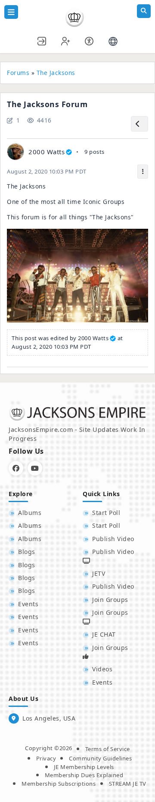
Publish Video (113, 539)
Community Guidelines (100, 758)
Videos (102, 669)
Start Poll (106, 513)
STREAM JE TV (127, 783)
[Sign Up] (66, 40)
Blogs (26, 552)
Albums (29, 513)
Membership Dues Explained (84, 775)
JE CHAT (104, 634)
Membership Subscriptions (59, 783)
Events (28, 604)
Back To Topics (139, 124)
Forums (18, 73)
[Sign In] (42, 40)
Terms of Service (107, 749)
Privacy (46, 758)
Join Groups (110, 600)
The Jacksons (56, 73)
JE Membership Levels (84, 767)
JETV (98, 573)
